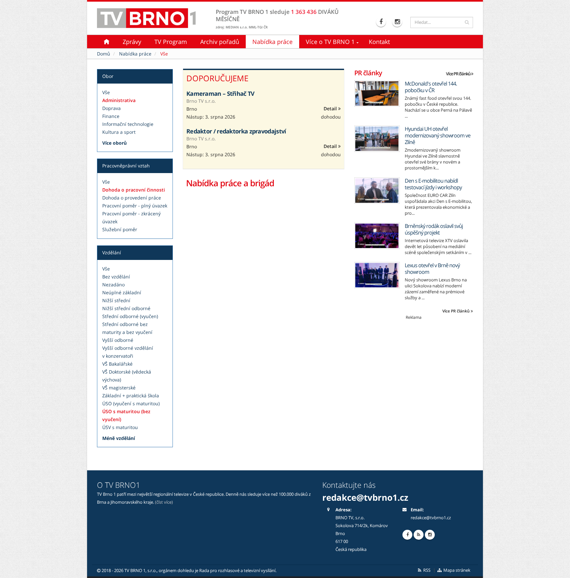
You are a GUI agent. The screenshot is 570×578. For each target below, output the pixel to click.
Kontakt (379, 42)
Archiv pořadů (219, 42)
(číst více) (164, 502)
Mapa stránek (456, 570)
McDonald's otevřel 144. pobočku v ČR (431, 87)
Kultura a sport (119, 132)
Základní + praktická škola (130, 395)
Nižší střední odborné (126, 308)
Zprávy (132, 42)
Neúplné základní (121, 292)
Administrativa (119, 100)
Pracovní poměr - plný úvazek (134, 205)
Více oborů (114, 143)
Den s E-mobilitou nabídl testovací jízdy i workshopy (433, 184)
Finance (110, 116)
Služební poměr (119, 229)
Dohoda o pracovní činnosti (133, 190)
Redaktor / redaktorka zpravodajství (236, 131)
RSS (426, 570)
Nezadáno (113, 284)
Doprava (111, 108)
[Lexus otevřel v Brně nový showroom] (377, 275)
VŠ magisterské (119, 387)
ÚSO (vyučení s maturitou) (131, 403)
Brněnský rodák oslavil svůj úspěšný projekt (434, 229)
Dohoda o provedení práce (131, 198)
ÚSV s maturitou (120, 427)
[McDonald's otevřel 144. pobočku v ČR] (377, 93)
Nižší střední (116, 300)
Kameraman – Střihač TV (220, 93)
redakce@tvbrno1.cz (431, 518)
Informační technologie (127, 124)
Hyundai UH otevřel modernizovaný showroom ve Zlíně (437, 135)
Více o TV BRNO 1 (330, 42)
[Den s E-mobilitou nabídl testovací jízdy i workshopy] (377, 190)
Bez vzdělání (116, 276)
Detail (331, 108)
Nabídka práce (272, 42)
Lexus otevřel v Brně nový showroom (432, 268)
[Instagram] (398, 22)
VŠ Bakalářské (117, 364)
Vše (106, 92)
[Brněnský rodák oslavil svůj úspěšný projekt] (377, 236)
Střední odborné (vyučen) (130, 316)
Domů (103, 54)
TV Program (170, 42)
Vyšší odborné (117, 340)
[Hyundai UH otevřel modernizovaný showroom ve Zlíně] (377, 138)
